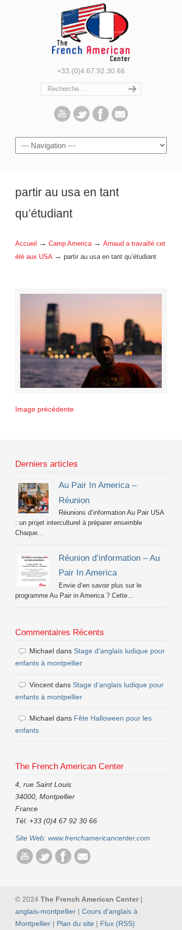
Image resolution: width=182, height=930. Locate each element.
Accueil (26, 243)
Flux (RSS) (117, 923)
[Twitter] (81, 119)
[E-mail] (120, 119)
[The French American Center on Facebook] (101, 119)
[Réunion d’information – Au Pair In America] (33, 571)
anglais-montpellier (45, 911)
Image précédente (44, 409)
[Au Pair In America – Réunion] (33, 498)
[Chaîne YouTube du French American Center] (62, 119)
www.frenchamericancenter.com (99, 838)
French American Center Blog (91, 32)
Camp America (70, 243)
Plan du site (75, 923)
